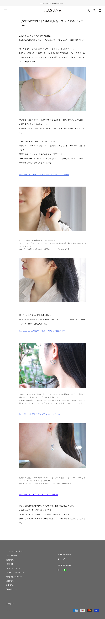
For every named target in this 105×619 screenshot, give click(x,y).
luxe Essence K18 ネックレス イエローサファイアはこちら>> (44, 174)
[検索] (94, 10)
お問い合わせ (11, 556)
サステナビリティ (13, 568)
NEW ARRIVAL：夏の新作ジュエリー (52, 3)
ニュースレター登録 (14, 551)
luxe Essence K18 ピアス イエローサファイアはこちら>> (42, 331)
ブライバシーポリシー (15, 572)
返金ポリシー (11, 589)
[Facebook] (58, 559)
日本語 (8, 604)
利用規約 (10, 585)
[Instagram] (64, 559)
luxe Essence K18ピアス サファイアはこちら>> (38, 494)
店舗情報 (10, 581)
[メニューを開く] (5, 10)
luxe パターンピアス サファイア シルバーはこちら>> (40, 414)
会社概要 (10, 564)
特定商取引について (14, 577)
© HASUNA (10, 611)
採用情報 (10, 560)
